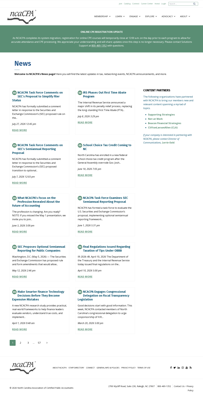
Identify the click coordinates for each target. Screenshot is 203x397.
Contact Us (179, 386)
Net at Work (155, 119)
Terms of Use (143, 367)
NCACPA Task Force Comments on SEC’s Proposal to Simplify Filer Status (37, 96)
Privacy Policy (128, 367)
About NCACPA (60, 367)
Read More (19, 130)
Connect (135, 3)
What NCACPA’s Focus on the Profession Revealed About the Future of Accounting (36, 201)
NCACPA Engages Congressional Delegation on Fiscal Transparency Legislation (103, 295)
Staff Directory (76, 367)
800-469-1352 (99, 45)
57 (39, 342)
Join (120, 3)
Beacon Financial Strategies (164, 123)
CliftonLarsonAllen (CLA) (163, 127)
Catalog (127, 3)
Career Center (147, 3)
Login (163, 3)
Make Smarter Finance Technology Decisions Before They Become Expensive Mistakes (38, 295)
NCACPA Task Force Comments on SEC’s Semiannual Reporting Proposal (37, 149)
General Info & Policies (108, 367)
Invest (157, 3)
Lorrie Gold (168, 142)
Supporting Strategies (161, 114)
